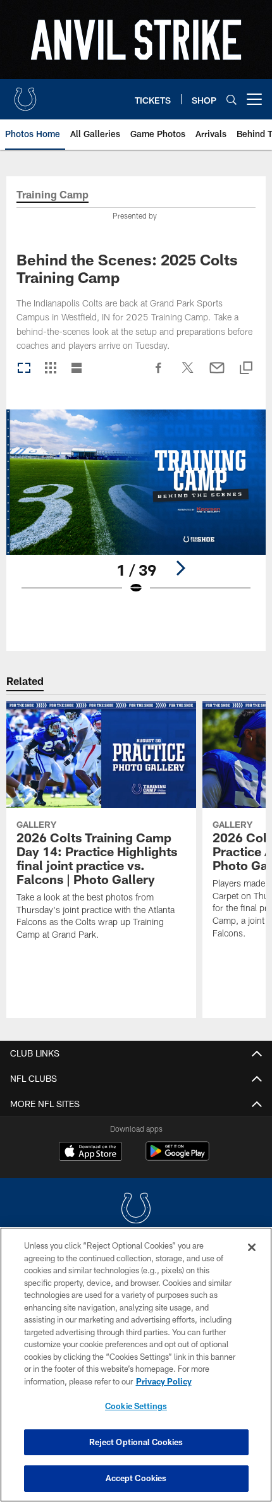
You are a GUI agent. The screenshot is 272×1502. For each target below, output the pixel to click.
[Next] (180, 568)
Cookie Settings (136, 1406)
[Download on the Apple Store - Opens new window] (90, 1152)
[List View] (76, 368)
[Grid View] (50, 368)
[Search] (231, 99)
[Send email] (216, 374)
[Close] (252, 1247)
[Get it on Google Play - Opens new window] (177, 1157)
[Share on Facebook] (158, 374)
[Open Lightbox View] (136, 510)
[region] (136, 1364)
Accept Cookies (136, 1478)
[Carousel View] (24, 368)
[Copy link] (246, 368)
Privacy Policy (164, 1381)
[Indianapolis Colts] (136, 1210)
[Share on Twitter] (187, 374)
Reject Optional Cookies (136, 1442)
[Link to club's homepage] (25, 94)
